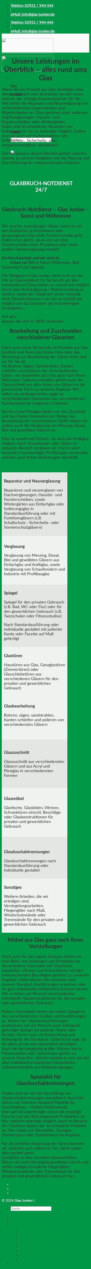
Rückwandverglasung (35, 1250)
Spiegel (24, 1255)
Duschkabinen (30, 1229)
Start (14, 86)
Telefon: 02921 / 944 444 (32, 6)
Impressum (19, 1184)
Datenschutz (20, 1188)
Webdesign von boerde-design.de (62, 1200)
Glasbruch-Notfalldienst (38, 1238)
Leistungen (19, 1221)
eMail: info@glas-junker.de (33, 14)
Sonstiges (26, 1259)
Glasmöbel (27, 1234)
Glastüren (27, 1246)
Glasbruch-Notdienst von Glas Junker (49, 317)
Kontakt (17, 1263)
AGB (14, 1193)
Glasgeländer (29, 1242)
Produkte (18, 1225)
